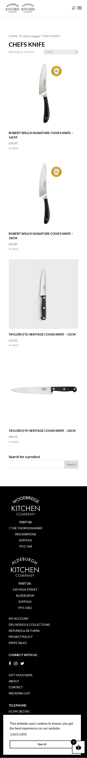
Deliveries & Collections (29, 624)
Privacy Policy (21, 636)
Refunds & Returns (24, 630)
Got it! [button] (42, 744)
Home (13, 36)
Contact (16, 687)
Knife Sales (18, 643)
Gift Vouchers (20, 675)
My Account (19, 618)
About (14, 681)
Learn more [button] (18, 734)
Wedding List (19, 693)
